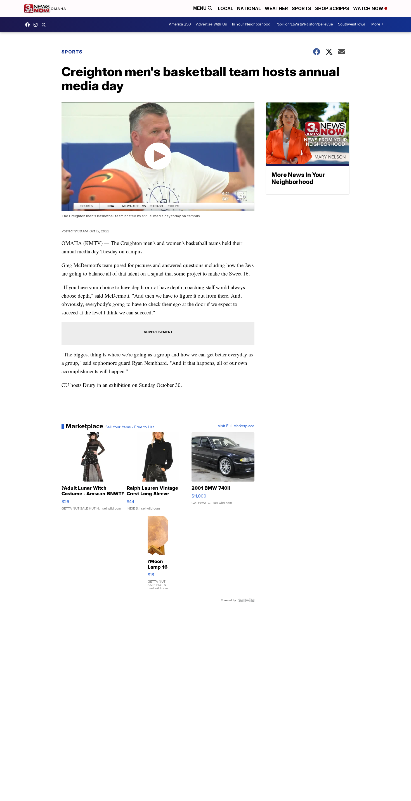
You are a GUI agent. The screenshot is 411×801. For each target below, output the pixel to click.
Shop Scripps (332, 8)
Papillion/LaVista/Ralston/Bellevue (304, 24)
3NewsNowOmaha (45, 24)
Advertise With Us (211, 24)
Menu (200, 8)
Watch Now (368, 8)
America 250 (180, 24)
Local (225, 8)
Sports (301, 8)
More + (377, 24)
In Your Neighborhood (251, 24)
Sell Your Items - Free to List (129, 427)
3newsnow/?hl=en (37, 24)
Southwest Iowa (351, 24)
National (249, 8)
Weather (276, 8)
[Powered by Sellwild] (246, 600)
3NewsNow (28, 24)
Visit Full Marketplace (236, 426)
